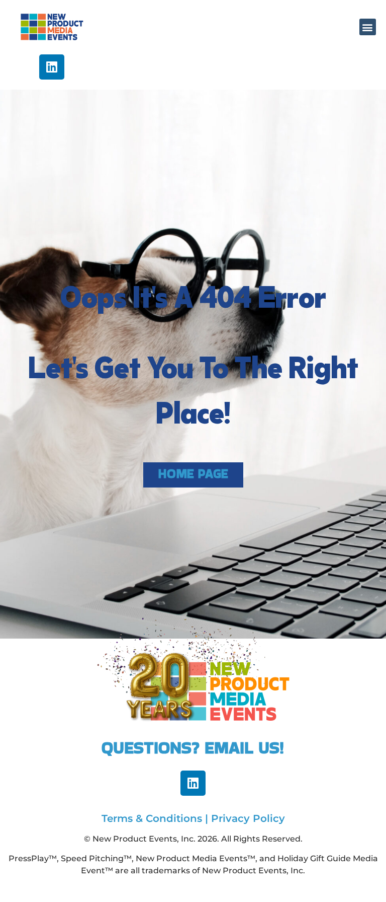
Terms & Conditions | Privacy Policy (193, 818)
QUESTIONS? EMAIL (180, 747)
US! (271, 747)
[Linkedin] (51, 67)
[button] (367, 27)
